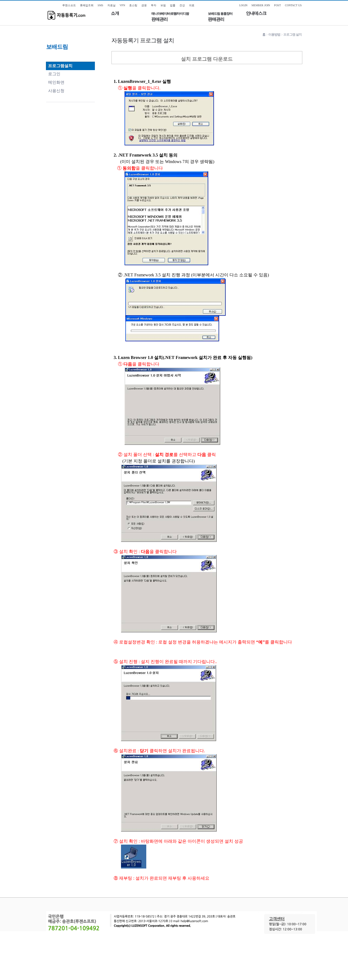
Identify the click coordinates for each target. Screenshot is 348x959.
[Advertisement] (174, 946)
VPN (122, 5)
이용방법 (274, 34)
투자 (153, 5)
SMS (100, 5)
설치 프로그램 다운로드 (207, 59)
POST (277, 5)
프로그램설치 (60, 65)
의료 (191, 5)
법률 (172, 5)
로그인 (54, 73)
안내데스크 (256, 13)
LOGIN (243, 5)
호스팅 (133, 5)
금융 (144, 5)
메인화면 (56, 82)
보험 (163, 5)
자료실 (111, 5)
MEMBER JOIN (260, 5)
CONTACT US (293, 5)
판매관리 (170, 16)
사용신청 (56, 90)
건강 (182, 5)
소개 (115, 13)
